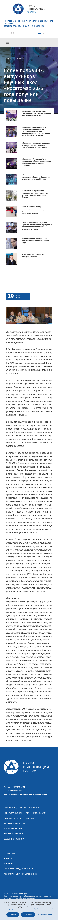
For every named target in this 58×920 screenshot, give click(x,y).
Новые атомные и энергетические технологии (25, 813)
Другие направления (13, 829)
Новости (8, 859)
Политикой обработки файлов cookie (38, 909)
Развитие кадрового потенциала (19, 818)
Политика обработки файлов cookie (20, 874)
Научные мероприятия (14, 834)
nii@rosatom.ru (16, 791)
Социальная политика (14, 839)
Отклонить (28, 915)
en (44, 33)
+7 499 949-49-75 (18, 787)
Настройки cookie (44, 915)
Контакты (8, 864)
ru (39, 33)
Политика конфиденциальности (19, 869)
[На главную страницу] (29, 14)
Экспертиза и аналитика (15, 824)
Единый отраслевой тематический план (22, 808)
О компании (9, 853)
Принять (13, 915)
